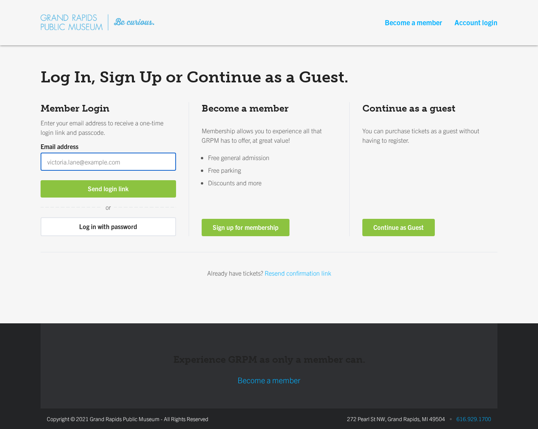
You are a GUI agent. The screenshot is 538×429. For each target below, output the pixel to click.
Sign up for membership (245, 227)
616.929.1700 (473, 418)
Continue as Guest (398, 227)
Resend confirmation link (298, 273)
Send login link (108, 188)
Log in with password (108, 226)
